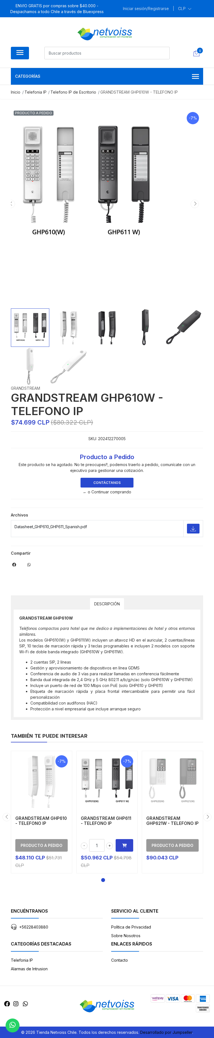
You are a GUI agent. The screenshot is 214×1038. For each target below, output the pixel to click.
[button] (184, 8)
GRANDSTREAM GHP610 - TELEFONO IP (41, 821)
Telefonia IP (22, 960)
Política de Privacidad (131, 927)
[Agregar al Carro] (124, 845)
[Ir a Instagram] (15, 1003)
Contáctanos (107, 483)
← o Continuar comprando (107, 491)
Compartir (21, 553)
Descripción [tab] (107, 603)
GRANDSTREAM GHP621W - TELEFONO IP (172, 821)
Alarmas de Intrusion (29, 968)
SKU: (92, 438)
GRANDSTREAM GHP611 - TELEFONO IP (106, 821)
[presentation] (11, 204)
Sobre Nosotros (125, 935)
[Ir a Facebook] (7, 1003)
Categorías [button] (27, 76)
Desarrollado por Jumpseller (166, 1032)
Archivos (19, 515)
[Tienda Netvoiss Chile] (105, 34)
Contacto (119, 960)
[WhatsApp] (25, 1003)
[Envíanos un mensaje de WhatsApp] (13, 1025)
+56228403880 (33, 927)
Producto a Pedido (41, 845)
